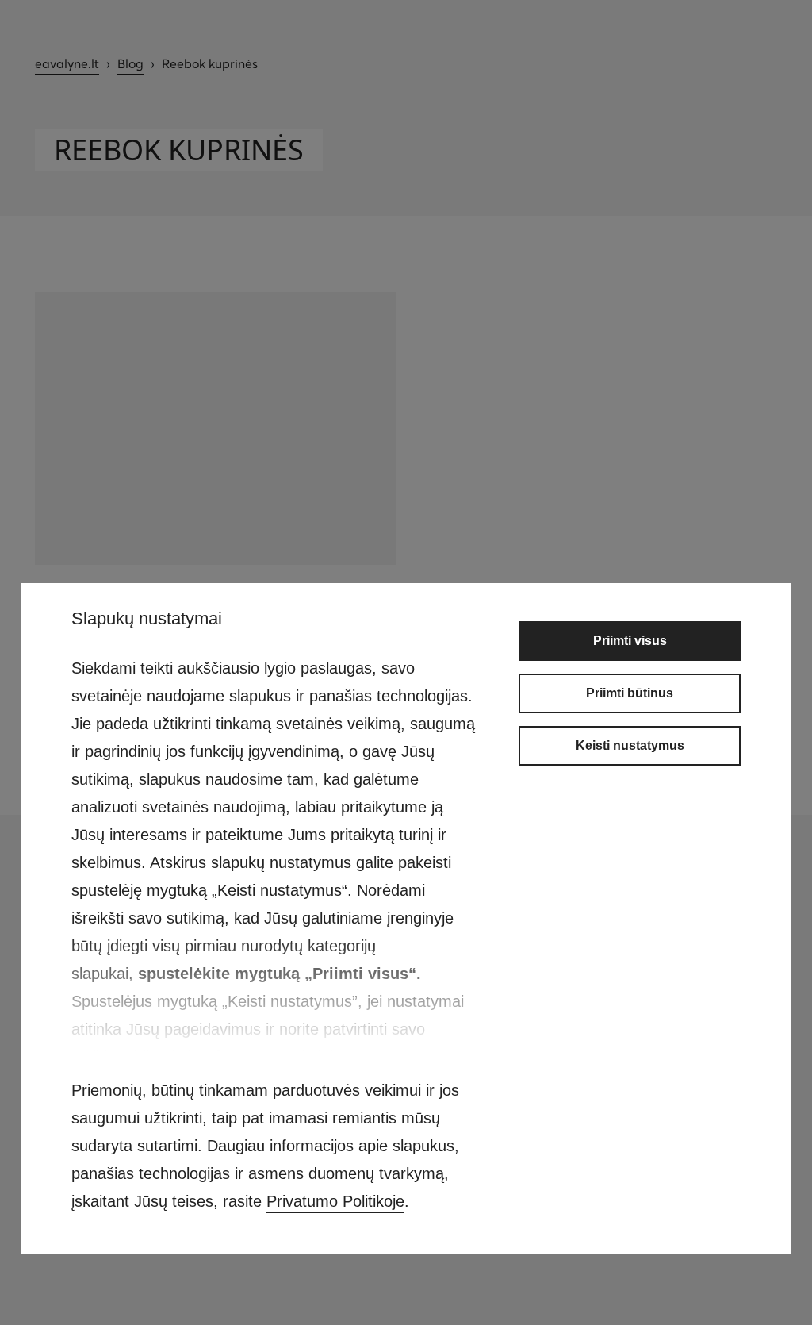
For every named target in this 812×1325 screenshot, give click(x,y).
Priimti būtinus (629, 693)
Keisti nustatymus (630, 745)
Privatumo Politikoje (335, 1201)
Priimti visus (630, 640)
